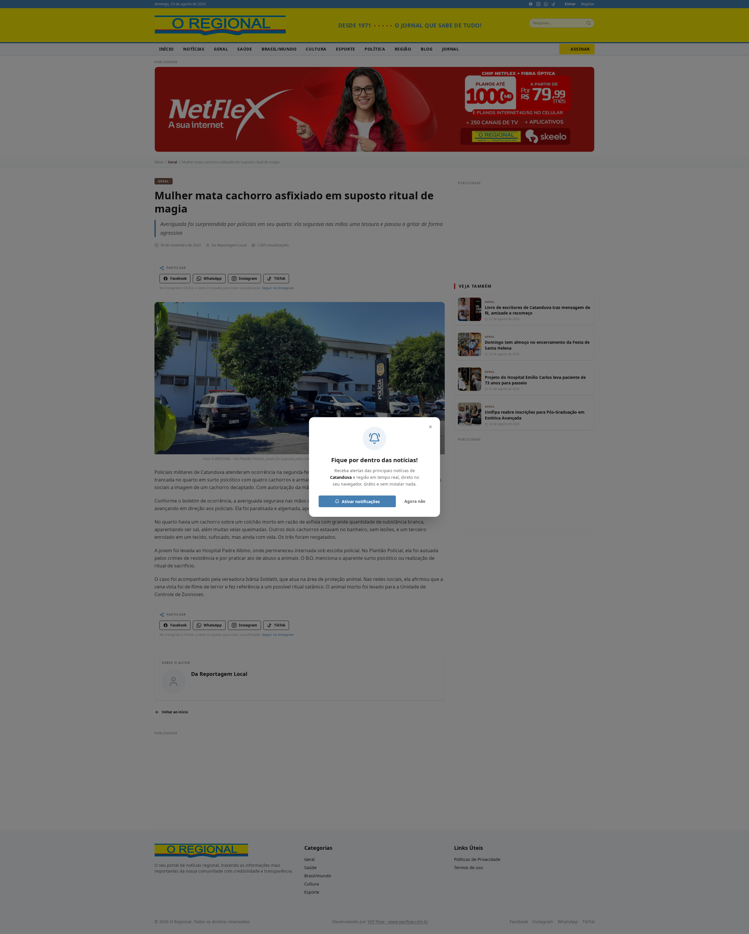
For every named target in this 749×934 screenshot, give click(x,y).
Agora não (414, 501)
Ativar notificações (361, 501)
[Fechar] (430, 426)
